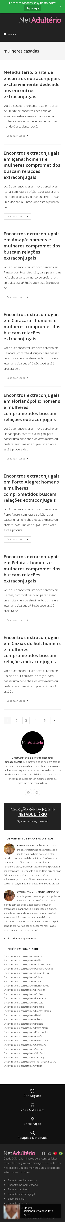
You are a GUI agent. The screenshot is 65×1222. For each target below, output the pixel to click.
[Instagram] (36, 792)
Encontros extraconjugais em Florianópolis (26, 985)
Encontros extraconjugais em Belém (23, 960)
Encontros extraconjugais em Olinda (23, 1019)
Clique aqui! (32, 8)
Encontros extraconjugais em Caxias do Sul (26, 973)
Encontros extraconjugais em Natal (22, 1015)
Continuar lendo (19, 135)
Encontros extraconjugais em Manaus (24, 1006)
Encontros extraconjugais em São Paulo (25, 1053)
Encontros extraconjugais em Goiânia (24, 994)
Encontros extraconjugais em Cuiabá (23, 977)
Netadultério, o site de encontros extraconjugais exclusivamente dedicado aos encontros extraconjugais (32, 84)
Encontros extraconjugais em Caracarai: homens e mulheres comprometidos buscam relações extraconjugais (32, 326)
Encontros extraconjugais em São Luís (24, 1049)
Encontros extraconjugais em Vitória (23, 1065)
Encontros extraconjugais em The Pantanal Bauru (30, 1061)
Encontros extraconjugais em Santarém (25, 1044)
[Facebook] (28, 792)
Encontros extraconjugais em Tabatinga (25, 1057)
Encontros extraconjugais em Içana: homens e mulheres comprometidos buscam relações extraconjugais (32, 165)
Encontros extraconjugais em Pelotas (23, 1023)
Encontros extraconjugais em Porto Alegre (26, 1027)
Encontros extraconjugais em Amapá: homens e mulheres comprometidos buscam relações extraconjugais (32, 246)
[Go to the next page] (54, 720)
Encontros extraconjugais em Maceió (23, 1002)
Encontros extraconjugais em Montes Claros (27, 1010)
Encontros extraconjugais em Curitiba (24, 981)
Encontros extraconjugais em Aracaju (23, 956)
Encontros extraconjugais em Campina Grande (28, 968)
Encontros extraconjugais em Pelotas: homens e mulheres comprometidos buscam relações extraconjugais (32, 569)
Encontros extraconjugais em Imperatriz (25, 998)
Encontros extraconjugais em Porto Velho (26, 1032)
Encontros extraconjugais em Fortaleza (24, 989)
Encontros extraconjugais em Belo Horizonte (27, 964)
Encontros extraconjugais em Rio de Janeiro (27, 1040)
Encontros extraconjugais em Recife (23, 1036)
